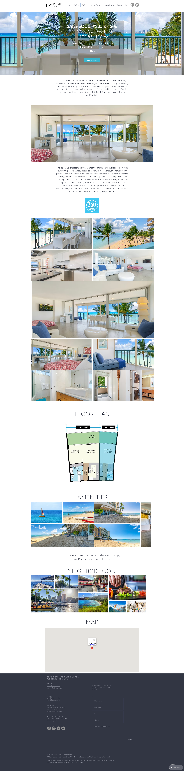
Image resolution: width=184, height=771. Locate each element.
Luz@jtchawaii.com (53, 701)
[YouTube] (63, 728)
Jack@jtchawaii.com (53, 697)
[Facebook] (49, 728)
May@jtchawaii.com (53, 699)
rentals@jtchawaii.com (54, 711)
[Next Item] (148, 525)
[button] (95, 5)
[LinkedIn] (137, 5)
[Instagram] (132, 5)
